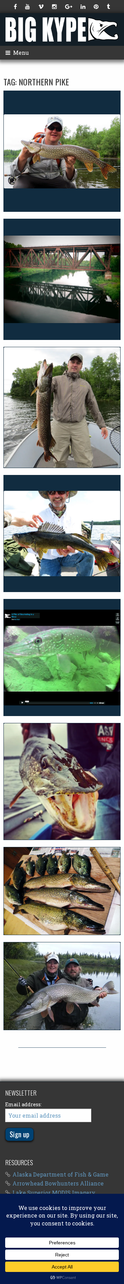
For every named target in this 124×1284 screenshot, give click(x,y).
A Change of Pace (62, 279)
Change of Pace (62, 891)
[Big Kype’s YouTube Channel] (28, 6)
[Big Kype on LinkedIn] (83, 6)
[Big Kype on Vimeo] (42, 6)
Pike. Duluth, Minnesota (62, 781)
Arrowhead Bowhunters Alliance (58, 1183)
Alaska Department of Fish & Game (60, 1174)
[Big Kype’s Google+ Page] (69, 6)
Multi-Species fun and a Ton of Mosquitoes (62, 533)
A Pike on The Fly (62, 151)
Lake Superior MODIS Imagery (53, 1192)
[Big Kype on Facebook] (16, 6)
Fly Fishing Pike (62, 986)
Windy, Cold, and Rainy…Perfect (62, 407)
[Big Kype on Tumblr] (109, 6)
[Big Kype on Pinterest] (96, 6)
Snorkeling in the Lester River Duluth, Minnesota (62, 657)
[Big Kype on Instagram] (55, 6)
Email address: (23, 1104)
